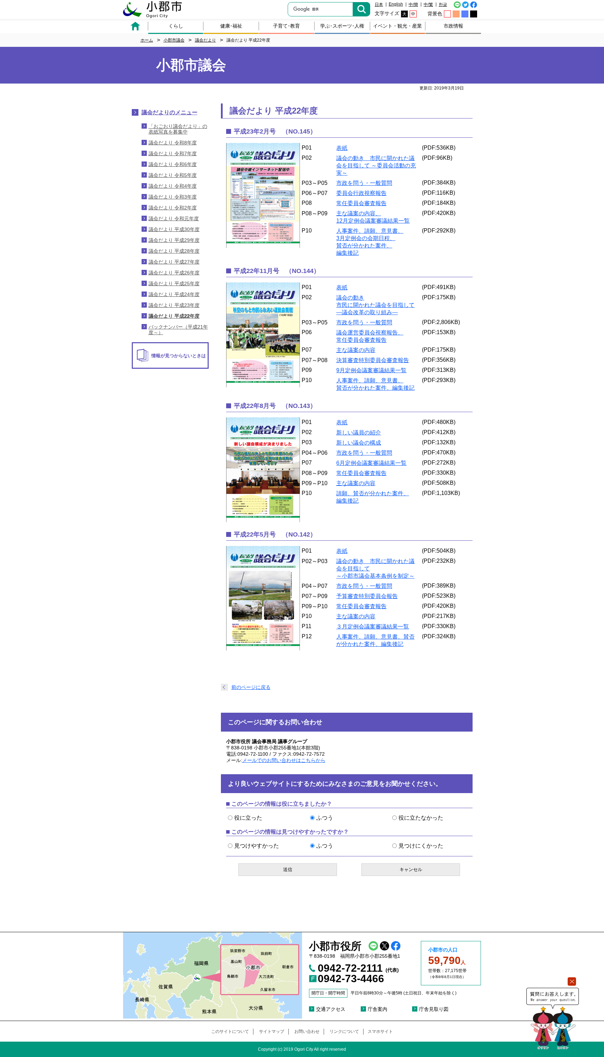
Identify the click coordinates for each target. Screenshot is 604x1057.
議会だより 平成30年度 (174, 229)
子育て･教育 (286, 26)
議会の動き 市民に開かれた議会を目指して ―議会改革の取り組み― (375, 305)
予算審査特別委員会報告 (367, 596)
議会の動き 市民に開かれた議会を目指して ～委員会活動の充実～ (376, 165)
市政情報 (453, 26)
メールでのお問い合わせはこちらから (283, 760)
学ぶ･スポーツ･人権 (342, 26)
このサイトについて (230, 1031)
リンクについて (344, 1031)
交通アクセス (330, 1009)
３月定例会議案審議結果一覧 (372, 627)
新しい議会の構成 (358, 443)
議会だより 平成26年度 (174, 272)
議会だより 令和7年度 (173, 153)
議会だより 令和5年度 (173, 175)
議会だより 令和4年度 (173, 186)
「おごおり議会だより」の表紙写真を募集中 (178, 129)
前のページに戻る (251, 687)
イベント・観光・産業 (397, 26)
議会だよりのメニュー (169, 112)
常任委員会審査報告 (361, 203)
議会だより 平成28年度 (174, 251)
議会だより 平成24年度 (174, 294)
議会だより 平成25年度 (174, 283)
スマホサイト (380, 1031)
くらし (175, 26)
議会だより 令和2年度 (173, 207)
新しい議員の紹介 (358, 433)
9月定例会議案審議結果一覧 (371, 370)
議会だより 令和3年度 (173, 197)
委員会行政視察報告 (361, 193)
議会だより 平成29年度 (174, 240)
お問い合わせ (306, 1031)
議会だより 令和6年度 (173, 164)
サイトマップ (271, 1031)
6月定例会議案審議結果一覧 (371, 463)
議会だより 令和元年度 (174, 218)
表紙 (341, 148)
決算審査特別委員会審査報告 (372, 360)
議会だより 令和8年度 (173, 142)
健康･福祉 (231, 26)
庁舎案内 (377, 1009)
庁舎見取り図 (433, 1009)
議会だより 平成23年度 (174, 305)
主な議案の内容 (355, 350)
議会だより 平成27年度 (174, 262)
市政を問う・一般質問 (364, 183)
